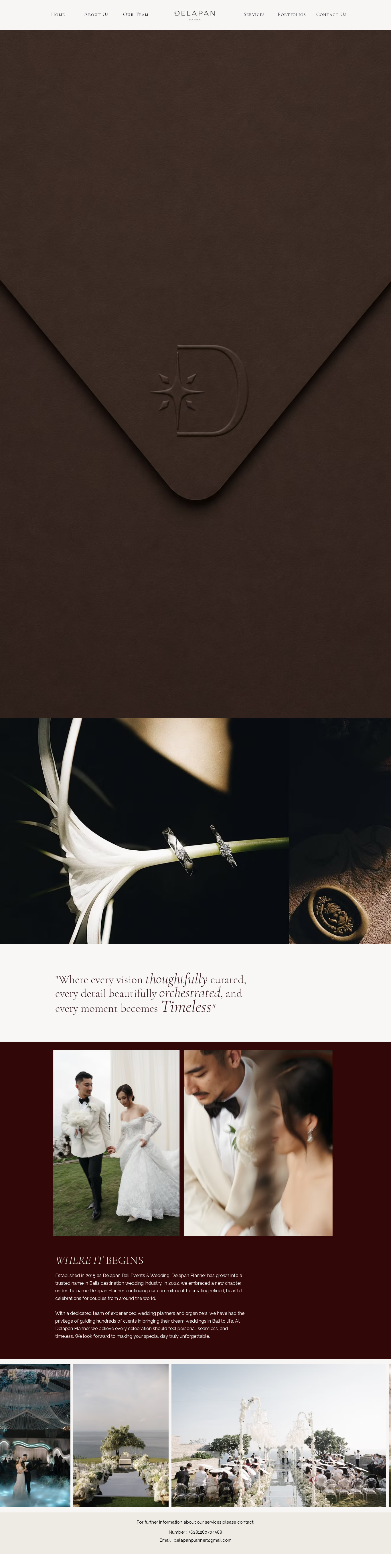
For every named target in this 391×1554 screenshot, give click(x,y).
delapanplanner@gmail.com (203, 1540)
